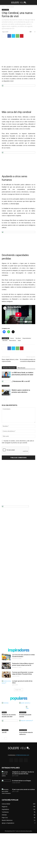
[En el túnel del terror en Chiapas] (6, 783)
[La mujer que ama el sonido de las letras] (6, 683)
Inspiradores (23, 712)
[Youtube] (26, 760)
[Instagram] (16, 760)
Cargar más (18, 689)
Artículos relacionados (9, 368)
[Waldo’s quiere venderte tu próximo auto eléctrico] (6, 392)
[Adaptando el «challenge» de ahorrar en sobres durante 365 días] (6, 774)
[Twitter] (21, 760)
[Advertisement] (18, 483)
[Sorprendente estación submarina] (27, 725)
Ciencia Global (10, 7)
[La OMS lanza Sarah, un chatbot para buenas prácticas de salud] (6, 375)
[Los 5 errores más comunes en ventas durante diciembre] (6, 657)
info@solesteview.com (22, 755)
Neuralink (5, 340)
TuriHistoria (5, 730)
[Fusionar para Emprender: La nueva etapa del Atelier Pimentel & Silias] (6, 674)
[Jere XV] (10, 725)
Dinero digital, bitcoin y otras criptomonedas (10, 360)
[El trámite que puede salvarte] (27, 707)
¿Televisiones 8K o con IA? (21, 381)
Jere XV (4, 732)
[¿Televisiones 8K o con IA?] (6, 383)
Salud (19, 340)
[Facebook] (11, 760)
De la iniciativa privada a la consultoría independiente (27, 360)
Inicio (3, 7)
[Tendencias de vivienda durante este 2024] (10, 707)
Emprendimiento (27, 338)
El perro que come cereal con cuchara (23, 789)
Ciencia (12, 338)
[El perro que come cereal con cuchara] (6, 792)
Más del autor (21, 368)
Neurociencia (12, 340)
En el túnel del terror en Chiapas (21, 780)
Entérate (4, 712)
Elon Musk (18, 338)
